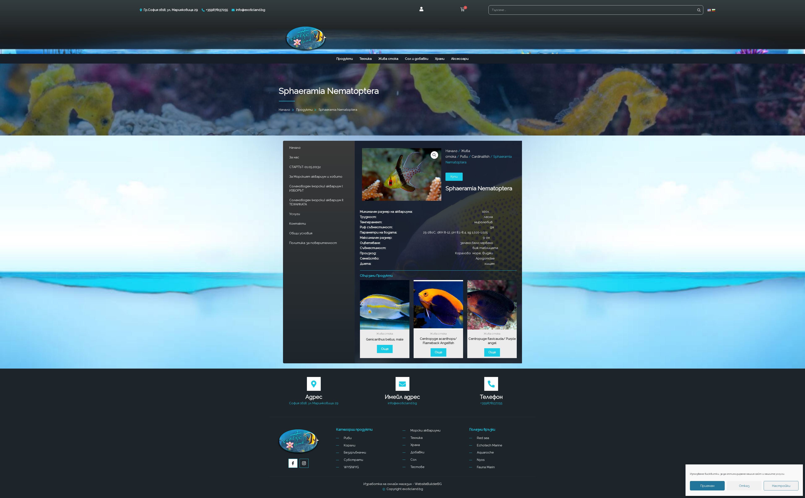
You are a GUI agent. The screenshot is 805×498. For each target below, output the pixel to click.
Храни (439, 59)
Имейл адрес (402, 397)
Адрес (313, 397)
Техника (366, 59)
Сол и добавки (416, 59)
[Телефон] (491, 384)
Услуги (294, 214)
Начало (295, 148)
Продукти (344, 59)
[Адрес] (314, 384)
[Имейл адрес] (402, 384)
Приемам (707, 486)
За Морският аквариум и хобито (315, 177)
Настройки (781, 486)
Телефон (491, 397)
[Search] (699, 9)
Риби (464, 157)
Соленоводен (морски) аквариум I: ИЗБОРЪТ (316, 188)
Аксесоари (460, 59)
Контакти (297, 224)
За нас (294, 157)
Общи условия (300, 233)
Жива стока (388, 59)
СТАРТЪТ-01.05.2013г (305, 167)
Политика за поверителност (313, 243)
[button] (462, 10)
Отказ (744, 486)
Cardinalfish (480, 157)
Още (384, 349)
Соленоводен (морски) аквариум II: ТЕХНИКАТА (316, 202)
